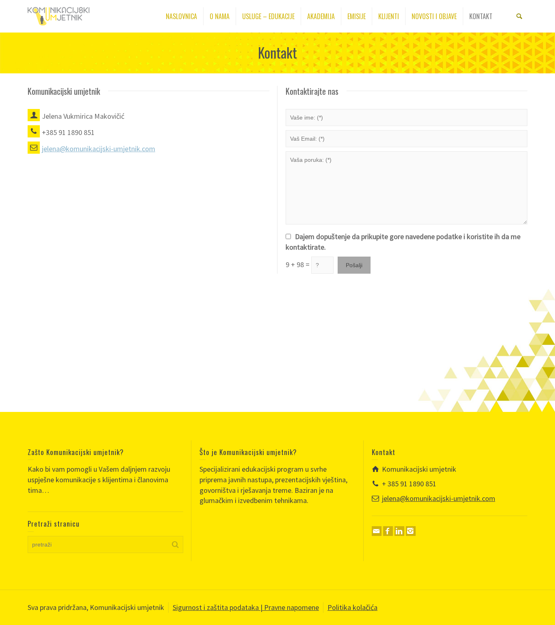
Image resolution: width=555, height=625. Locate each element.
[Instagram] (411, 531)
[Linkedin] (399, 531)
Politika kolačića (352, 607)
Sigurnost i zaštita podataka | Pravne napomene (246, 607)
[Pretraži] (519, 16)
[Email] (377, 531)
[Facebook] (388, 531)
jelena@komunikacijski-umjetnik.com (438, 498)
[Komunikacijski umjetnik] (58, 15)
